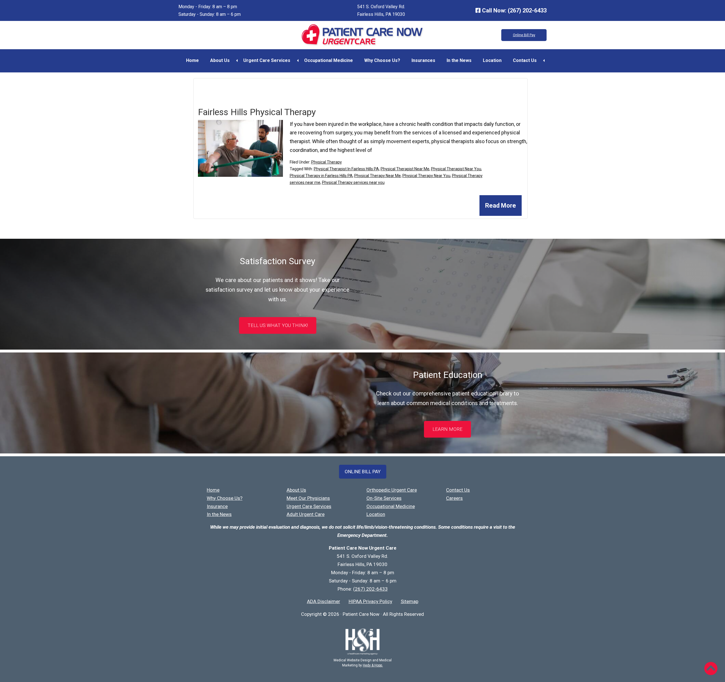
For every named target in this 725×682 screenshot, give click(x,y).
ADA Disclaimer (323, 601)
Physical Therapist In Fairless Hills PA (346, 169)
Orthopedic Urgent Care (391, 490)
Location (492, 60)
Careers (454, 498)
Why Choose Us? (382, 60)
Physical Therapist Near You (456, 169)
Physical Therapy (326, 162)
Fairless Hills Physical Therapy (257, 112)
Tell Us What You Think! (278, 325)
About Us (220, 60)
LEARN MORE (447, 429)
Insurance (217, 506)
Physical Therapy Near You (426, 175)
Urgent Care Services (266, 60)
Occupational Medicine (328, 60)
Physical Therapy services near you (353, 182)
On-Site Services (384, 498)
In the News (459, 60)
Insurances (423, 60)
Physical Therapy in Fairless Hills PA (321, 175)
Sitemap (409, 601)
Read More (500, 205)
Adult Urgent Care (306, 514)
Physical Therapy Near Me (377, 175)
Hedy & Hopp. (373, 665)
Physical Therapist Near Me (405, 169)
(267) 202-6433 (527, 10)
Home (192, 60)
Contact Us (525, 60)
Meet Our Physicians (308, 498)
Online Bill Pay (524, 35)
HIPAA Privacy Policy (370, 601)
